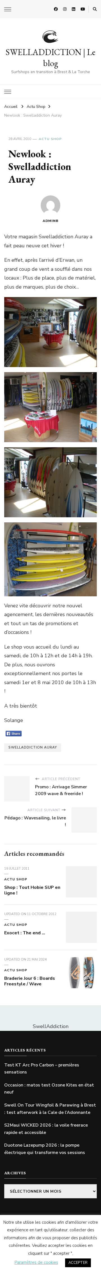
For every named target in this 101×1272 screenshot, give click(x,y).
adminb (51, 221)
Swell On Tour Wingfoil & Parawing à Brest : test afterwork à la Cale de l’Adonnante (50, 1109)
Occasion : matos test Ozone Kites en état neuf (49, 1089)
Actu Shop (50, 139)
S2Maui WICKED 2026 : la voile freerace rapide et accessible (46, 1129)
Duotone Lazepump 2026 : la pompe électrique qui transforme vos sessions (44, 1149)
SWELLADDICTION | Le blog (50, 58)
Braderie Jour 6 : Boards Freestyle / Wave (29, 981)
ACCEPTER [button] (78, 1262)
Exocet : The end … (24, 933)
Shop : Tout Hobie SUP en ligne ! (32, 890)
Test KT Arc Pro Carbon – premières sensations (41, 1068)
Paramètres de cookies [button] (36, 1262)
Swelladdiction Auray (32, 747)
